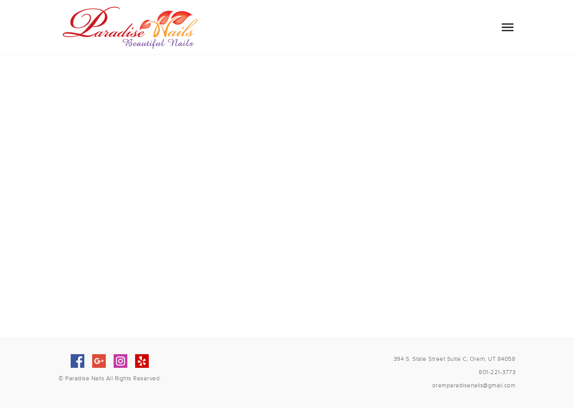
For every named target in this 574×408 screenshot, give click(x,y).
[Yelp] (142, 361)
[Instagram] (120, 361)
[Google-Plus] (99, 361)
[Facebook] (77, 361)
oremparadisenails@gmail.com (474, 385)
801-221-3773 (497, 372)
